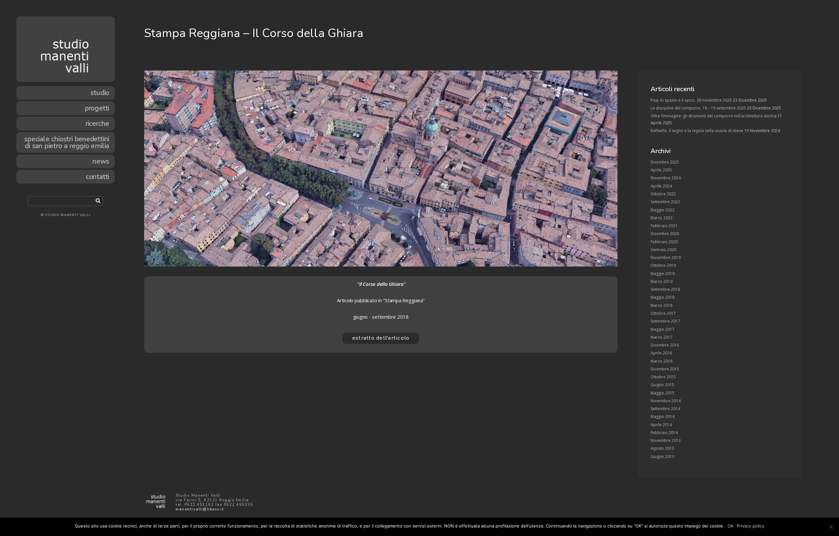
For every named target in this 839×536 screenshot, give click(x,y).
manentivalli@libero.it (200, 509)
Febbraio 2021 (664, 225)
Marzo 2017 (662, 337)
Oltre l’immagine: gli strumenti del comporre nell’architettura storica (713, 116)
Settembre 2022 (665, 202)
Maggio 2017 (662, 329)
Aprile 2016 (661, 353)
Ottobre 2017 (663, 313)
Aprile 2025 (661, 170)
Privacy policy (750, 525)
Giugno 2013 (662, 456)
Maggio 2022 (662, 210)
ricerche (97, 123)
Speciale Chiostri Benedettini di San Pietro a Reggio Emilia (66, 142)
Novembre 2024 (666, 178)
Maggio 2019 (662, 273)
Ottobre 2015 (663, 377)
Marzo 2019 (662, 281)
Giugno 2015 (662, 384)
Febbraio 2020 (664, 242)
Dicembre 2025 (665, 162)
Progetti (97, 108)
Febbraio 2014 (664, 432)
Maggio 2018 (662, 297)
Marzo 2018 (662, 305)
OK (730, 525)
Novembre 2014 (666, 401)
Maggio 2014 (662, 416)
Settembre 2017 (665, 321)
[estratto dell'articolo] (381, 345)
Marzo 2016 (662, 361)
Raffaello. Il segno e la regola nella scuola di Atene (697, 130)
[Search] (98, 200)
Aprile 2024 (661, 186)
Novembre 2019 (666, 257)
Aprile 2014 (661, 424)
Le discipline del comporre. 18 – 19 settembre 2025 (698, 108)
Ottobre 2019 (663, 265)
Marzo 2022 (662, 218)
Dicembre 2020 (665, 233)
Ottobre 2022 (663, 194)
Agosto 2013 (662, 448)
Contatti (97, 176)
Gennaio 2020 (663, 249)
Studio (99, 92)
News (100, 161)
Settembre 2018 (665, 289)
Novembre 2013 (666, 440)
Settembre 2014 (665, 408)
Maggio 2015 (662, 393)
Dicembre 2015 (665, 369)
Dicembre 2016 (665, 345)
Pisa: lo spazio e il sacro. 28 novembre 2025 (691, 100)
